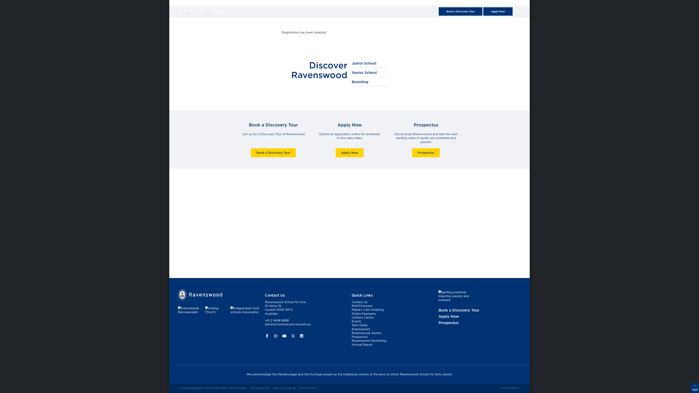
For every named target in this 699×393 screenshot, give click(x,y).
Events (356, 321)
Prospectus (425, 152)
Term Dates (360, 325)
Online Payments (364, 313)
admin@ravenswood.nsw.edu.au (288, 324)
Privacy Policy (309, 388)
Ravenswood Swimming (369, 340)
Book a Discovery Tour (460, 11)
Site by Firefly (510, 388)
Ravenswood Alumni (366, 333)
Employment (361, 329)
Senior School (364, 72)
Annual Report (362, 344)
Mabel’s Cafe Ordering (368, 309)
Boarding (360, 82)
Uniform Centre (363, 317)
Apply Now (498, 11)
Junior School (364, 63)
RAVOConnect (220, 11)
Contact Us (360, 302)
